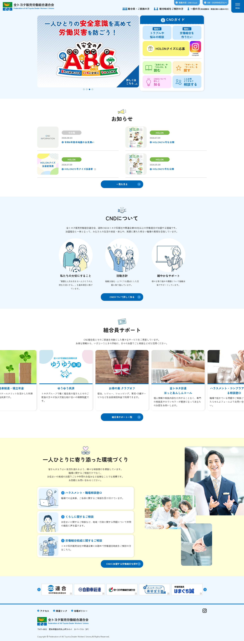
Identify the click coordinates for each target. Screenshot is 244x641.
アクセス (44, 611)
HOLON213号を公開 (163, 169)
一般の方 (209, 8)
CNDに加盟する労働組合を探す (122, 563)
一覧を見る (122, 184)
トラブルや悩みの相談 (157, 33)
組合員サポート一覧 (122, 417)
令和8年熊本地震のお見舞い (79, 142)
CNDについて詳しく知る (122, 297)
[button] (84, 89)
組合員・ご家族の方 (139, 8)
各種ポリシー (81, 611)
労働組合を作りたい (187, 33)
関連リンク (61, 611)
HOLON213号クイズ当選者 (79, 169)
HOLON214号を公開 (163, 142)
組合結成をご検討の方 (171, 8)
